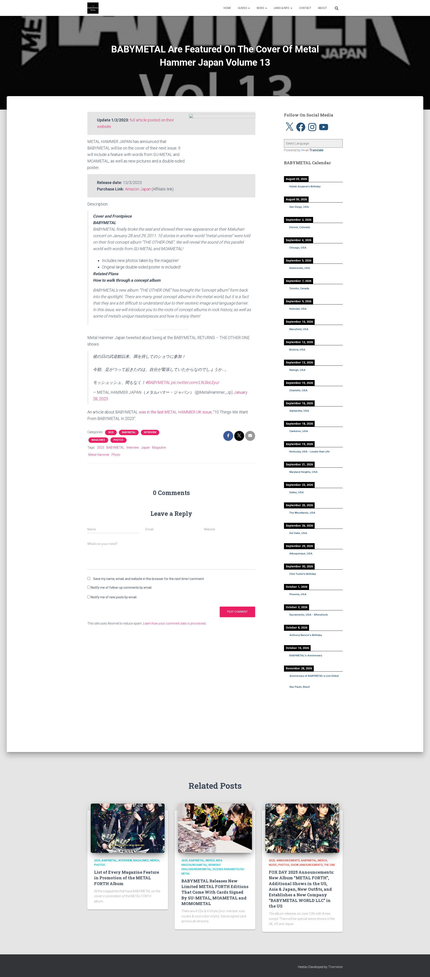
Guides (243, 8)
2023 (111, 432)
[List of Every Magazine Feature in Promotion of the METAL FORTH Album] (128, 828)
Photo (116, 454)
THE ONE (329, 865)
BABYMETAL (128, 432)
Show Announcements (307, 865)
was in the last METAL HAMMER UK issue (175, 412)
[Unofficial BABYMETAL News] (93, 8)
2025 (97, 860)
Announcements (288, 860)
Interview (150, 432)
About (322, 8)
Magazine (159, 447)
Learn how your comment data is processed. (174, 623)
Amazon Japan (138, 189)
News (261, 8)
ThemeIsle (335, 967)
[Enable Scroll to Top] (421, 968)
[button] (249, 8)
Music (273, 865)
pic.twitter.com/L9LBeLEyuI (195, 382)
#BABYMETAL (157, 382)
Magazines (98, 440)
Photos (118, 440)
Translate (316, 150)
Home (227, 8)
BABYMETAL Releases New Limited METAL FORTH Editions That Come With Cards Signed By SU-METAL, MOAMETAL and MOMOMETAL (214, 892)
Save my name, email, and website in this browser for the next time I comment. (148, 579)
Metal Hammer (98, 454)
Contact (305, 8)
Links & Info (282, 8)
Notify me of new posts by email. (114, 597)
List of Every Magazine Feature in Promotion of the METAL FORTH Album (126, 877)
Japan (145, 447)
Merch (154, 860)
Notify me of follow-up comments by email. (121, 587)
